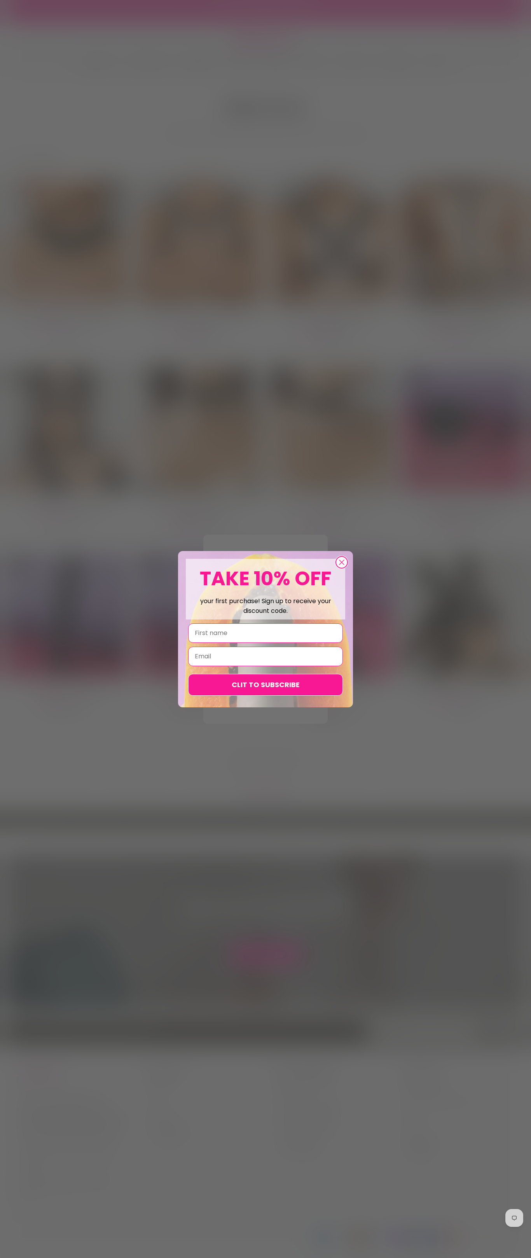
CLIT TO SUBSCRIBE (266, 684)
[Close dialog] (342, 562)
